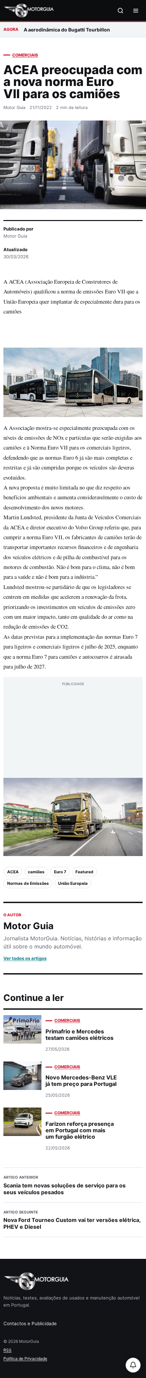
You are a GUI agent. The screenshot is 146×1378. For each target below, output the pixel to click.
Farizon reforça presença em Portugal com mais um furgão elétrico (79, 1130)
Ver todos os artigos (25, 958)
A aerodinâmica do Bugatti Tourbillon (67, 29)
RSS (7, 1350)
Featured (84, 871)
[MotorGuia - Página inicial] (28, 11)
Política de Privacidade (25, 1358)
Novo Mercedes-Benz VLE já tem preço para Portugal (81, 1080)
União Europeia (73, 883)
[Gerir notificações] (133, 1365)
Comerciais (25, 55)
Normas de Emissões (28, 883)
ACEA (13, 871)
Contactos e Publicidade (30, 1323)
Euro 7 (60, 871)
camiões (36, 871)
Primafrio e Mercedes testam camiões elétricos (79, 1034)
